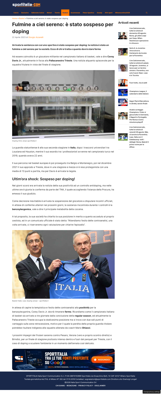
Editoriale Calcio (37, 13)
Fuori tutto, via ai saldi (138, 83)
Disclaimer (100, 386)
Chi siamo (60, 386)
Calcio (16, 13)
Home (14, 18)
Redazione (72, 386)
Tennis (57, 13)
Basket (65, 13)
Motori (49, 13)
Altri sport (108, 13)
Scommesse (75, 13)
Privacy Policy (85, 386)
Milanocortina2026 (122, 13)
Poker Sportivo (88, 13)
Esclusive (25, 13)
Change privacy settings (152, 392)
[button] (146, 12)
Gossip (99, 13)
